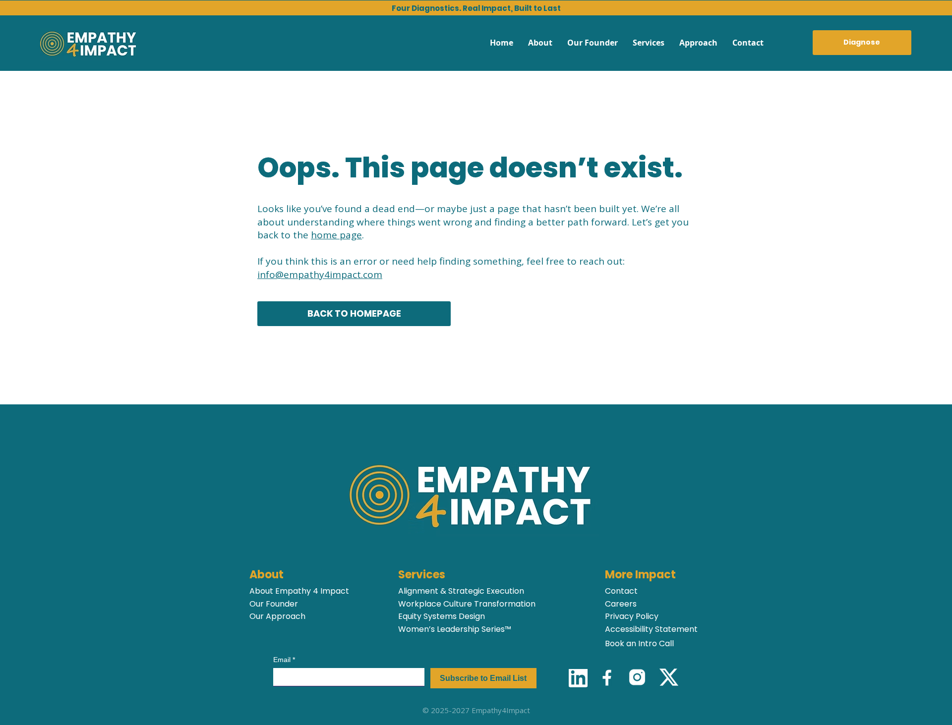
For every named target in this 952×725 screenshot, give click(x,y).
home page (336, 234)
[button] (648, 43)
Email (284, 660)
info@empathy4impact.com (319, 274)
